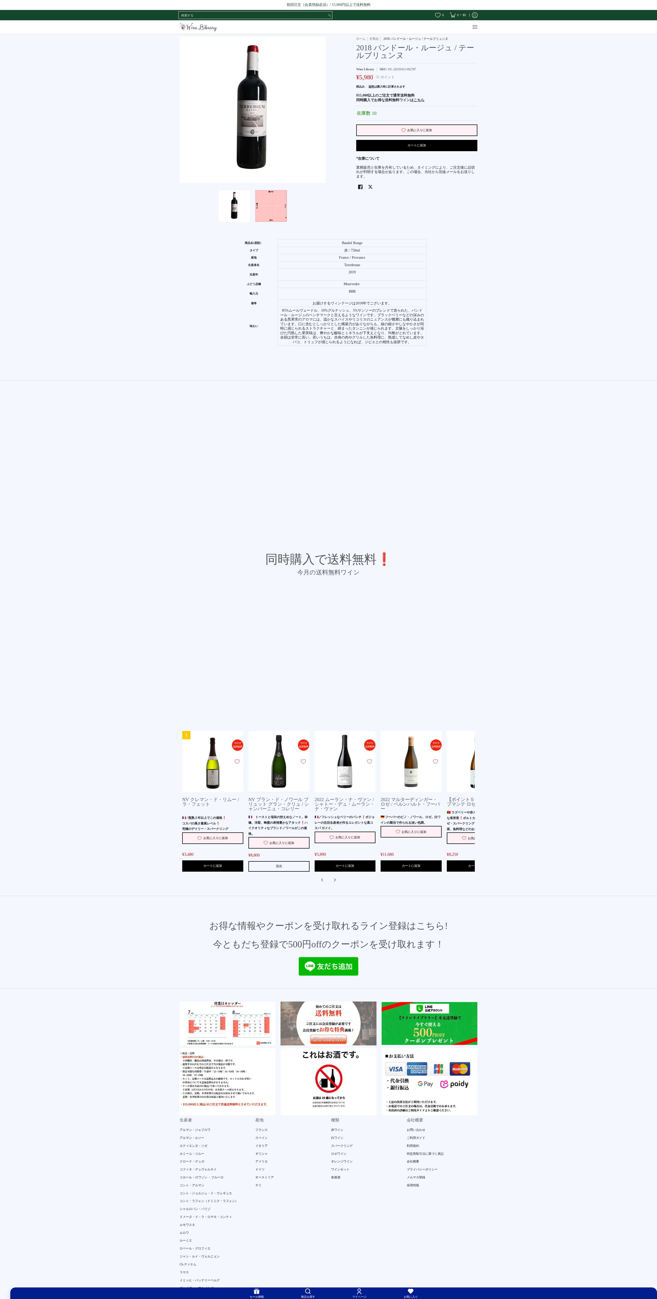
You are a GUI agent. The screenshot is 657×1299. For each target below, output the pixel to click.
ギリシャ (261, 1154)
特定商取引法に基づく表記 (425, 1154)
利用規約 (413, 1146)
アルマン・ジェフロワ (195, 1130)
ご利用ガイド (416, 1138)
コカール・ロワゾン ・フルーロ (202, 1177)
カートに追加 (417, 145)
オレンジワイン (342, 1161)
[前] (322, 880)
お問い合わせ (416, 1130)
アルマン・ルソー (192, 1138)
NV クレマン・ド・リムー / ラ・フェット (210, 802)
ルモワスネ (187, 1225)
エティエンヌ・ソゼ (193, 1146)
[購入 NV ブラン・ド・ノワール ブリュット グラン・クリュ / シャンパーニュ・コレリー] (279, 761)
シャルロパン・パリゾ (195, 1209)
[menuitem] (458, 15)
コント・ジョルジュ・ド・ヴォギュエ (206, 1193)
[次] (334, 880)
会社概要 (413, 1161)
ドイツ (260, 1169)
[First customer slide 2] (328, 1023)
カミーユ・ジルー (192, 1154)
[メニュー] (474, 27)
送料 (371, 86)
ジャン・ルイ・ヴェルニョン (200, 1256)
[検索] (329, 15)
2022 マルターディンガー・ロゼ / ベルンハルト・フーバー (410, 804)
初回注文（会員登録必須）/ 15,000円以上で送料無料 (329, 5)
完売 (279, 866)
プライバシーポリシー (422, 1169)
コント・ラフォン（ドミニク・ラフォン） (209, 1201)
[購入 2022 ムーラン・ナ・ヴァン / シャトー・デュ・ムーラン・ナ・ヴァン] (345, 761)
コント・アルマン (192, 1185)
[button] (360, 186)
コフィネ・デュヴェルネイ (198, 1169)
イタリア (261, 1146)
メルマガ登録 (416, 1177)
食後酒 (335, 1177)
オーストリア (264, 1177)
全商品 (374, 39)
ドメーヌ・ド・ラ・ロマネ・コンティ (206, 1217)
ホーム (360, 39)
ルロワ (184, 1233)
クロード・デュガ (192, 1161)
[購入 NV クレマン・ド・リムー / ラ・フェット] (212, 761)
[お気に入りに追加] (237, 761)
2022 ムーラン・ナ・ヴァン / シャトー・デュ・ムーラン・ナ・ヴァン (345, 804)
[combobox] (252, 15)
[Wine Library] (199, 27)
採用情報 (413, 1185)
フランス (261, 1130)
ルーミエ (186, 1240)
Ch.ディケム (188, 1264)
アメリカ (261, 1161)
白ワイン (337, 1138)
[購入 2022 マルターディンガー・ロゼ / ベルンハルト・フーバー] (411, 761)
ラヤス (184, 1272)
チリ (258, 1185)
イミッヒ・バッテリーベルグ (200, 1280)
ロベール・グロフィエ (195, 1248)
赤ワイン (337, 1130)
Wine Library (365, 69)
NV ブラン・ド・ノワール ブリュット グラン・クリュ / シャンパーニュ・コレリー (278, 804)
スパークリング (342, 1146)
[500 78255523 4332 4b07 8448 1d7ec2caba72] (429, 1023)
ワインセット (340, 1169)
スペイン (261, 1138)
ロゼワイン (338, 1154)
